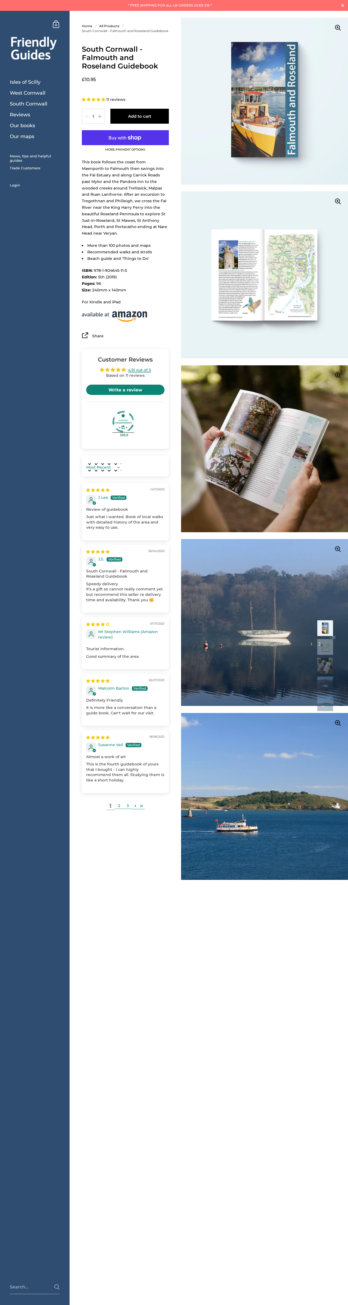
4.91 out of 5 (139, 369)
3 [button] (128, 805)
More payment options (125, 149)
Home (87, 26)
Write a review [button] (125, 390)
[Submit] (57, 1287)
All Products (109, 26)
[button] (94, 99)
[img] (98, 490)
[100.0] (123, 422)
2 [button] (119, 805)
